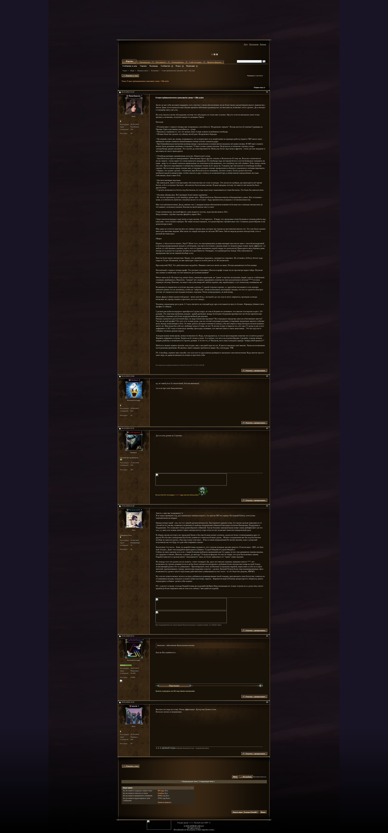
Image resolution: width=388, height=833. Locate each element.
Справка (143, 66)
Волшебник (155, 70)
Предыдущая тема (189, 781)
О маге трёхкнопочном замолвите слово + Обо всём (148, 81)
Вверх (235, 777)
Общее (132, 70)
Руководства (145, 62)
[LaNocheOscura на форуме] (133, 650)
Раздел (178, 66)
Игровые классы (142, 70)
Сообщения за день (129, 66)
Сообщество (165, 66)
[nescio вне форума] (133, 716)
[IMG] (160, 796)
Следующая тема (206, 781)
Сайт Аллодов (195, 62)
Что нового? (161, 62)
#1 (267, 92)
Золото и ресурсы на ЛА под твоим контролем (175, 691)
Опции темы (258, 87)
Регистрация (253, 44)
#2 (267, 376)
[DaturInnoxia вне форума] (133, 106)
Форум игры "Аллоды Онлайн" (245, 812)
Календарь (154, 66)
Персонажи (174, 686)
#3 (267, 428)
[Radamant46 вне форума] (133, 520)
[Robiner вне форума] (133, 390)
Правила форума (214, 62)
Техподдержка (178, 62)
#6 (267, 702)
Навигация (190, 66)
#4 (267, 506)
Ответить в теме (131, 75)
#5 (267, 636)
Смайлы (161, 793)
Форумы (129, 61)
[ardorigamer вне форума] (133, 442)
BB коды (161, 791)
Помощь (263, 44)
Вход (246, 44)
